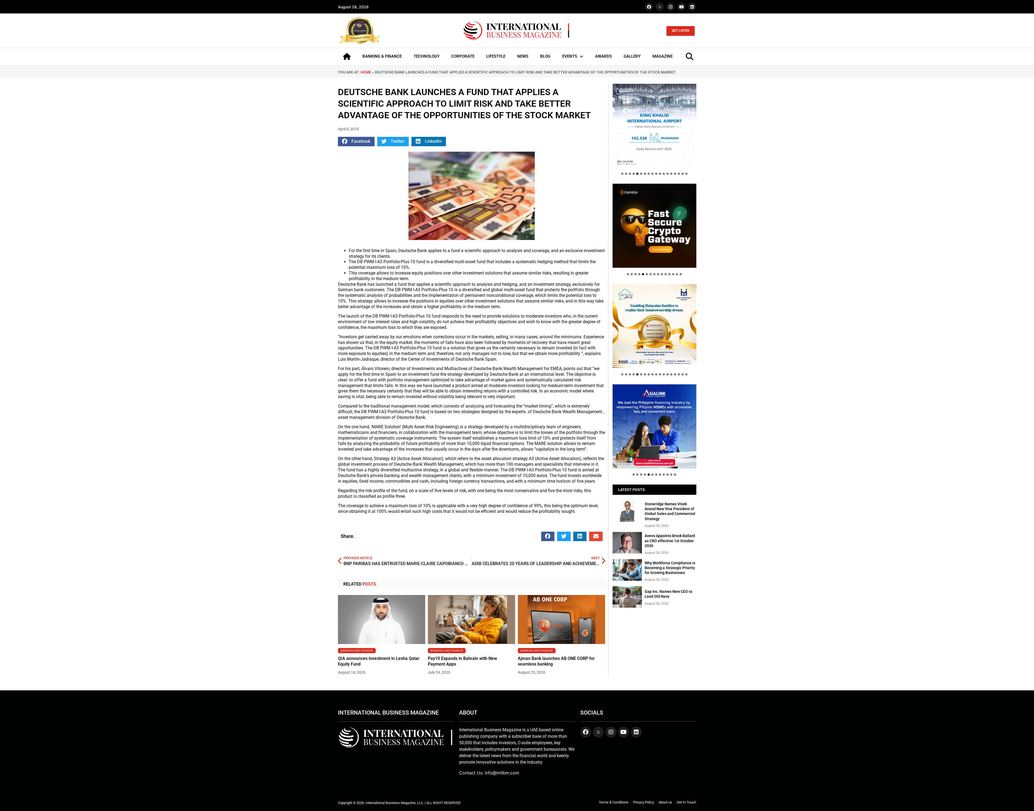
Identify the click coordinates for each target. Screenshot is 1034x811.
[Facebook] (649, 7)
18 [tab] (686, 174)
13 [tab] (667, 174)
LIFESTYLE (495, 56)
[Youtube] (681, 7)
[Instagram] (670, 7)
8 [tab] (649, 174)
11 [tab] (660, 174)
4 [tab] (634, 174)
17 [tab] (683, 174)
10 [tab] (656, 174)
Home (366, 72)
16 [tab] (679, 174)
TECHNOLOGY (426, 56)
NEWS (522, 56)
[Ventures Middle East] (654, 422)
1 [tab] (622, 174)
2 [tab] (626, 174)
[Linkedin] (692, 7)
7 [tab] (645, 174)
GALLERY (632, 56)
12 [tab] (664, 174)
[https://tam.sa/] (654, 126)
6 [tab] (641, 174)
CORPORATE (462, 56)
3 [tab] (630, 174)
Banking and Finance (357, 650)
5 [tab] (637, 174)
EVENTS (569, 56)
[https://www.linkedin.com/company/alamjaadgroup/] (654, 326)
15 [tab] (675, 174)
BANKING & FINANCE (382, 56)
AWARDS (603, 56)
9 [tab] (652, 174)
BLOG (545, 56)
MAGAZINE (662, 56)
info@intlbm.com (502, 772)
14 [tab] (671, 174)
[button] (356, 141)
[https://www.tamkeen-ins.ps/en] (654, 225)
